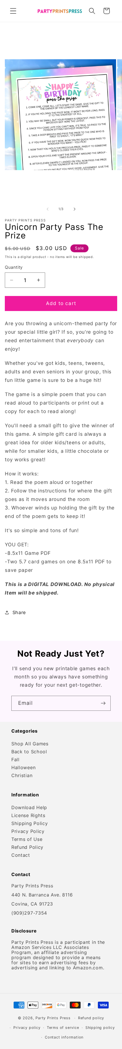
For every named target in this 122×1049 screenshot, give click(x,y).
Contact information (64, 1037)
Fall (15, 759)
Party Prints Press (53, 1018)
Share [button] (19, 612)
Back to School (29, 751)
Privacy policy (26, 1027)
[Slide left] (47, 209)
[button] (13, 11)
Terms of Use (26, 839)
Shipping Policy (29, 823)
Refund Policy (27, 847)
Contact (20, 855)
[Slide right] (74, 209)
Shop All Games (30, 743)
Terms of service (63, 1027)
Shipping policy (100, 1027)
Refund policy (91, 1018)
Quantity (14, 267)
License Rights (28, 815)
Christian (21, 775)
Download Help (29, 807)
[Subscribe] (103, 703)
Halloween (23, 767)
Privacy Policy (28, 831)
